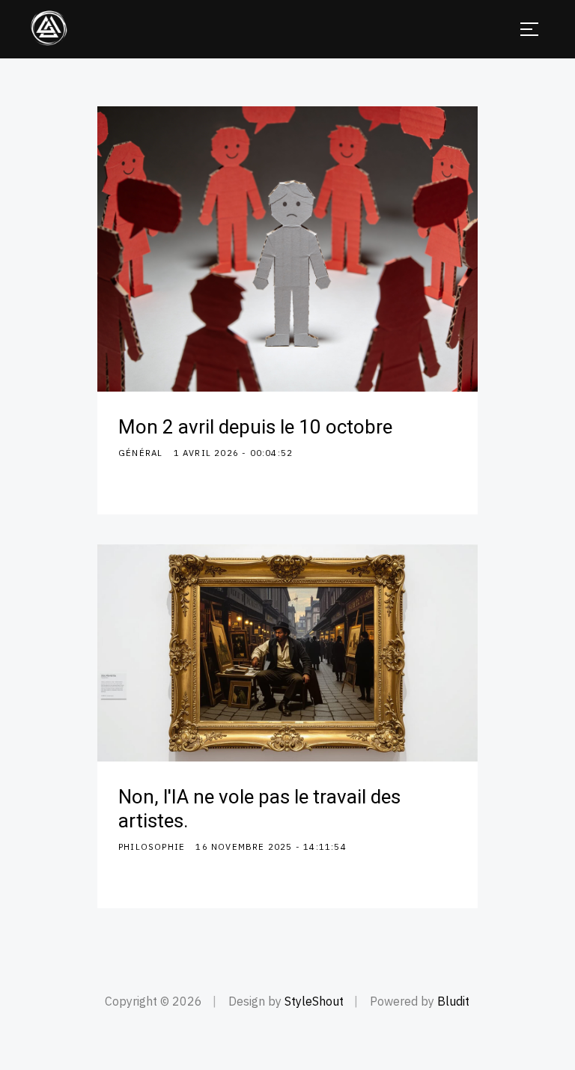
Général (140, 452)
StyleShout (314, 1001)
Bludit (453, 1001)
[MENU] (529, 29)
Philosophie (151, 846)
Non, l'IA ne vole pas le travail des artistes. (259, 809)
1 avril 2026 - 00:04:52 (233, 452)
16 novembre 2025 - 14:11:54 (270, 846)
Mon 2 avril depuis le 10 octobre (255, 427)
